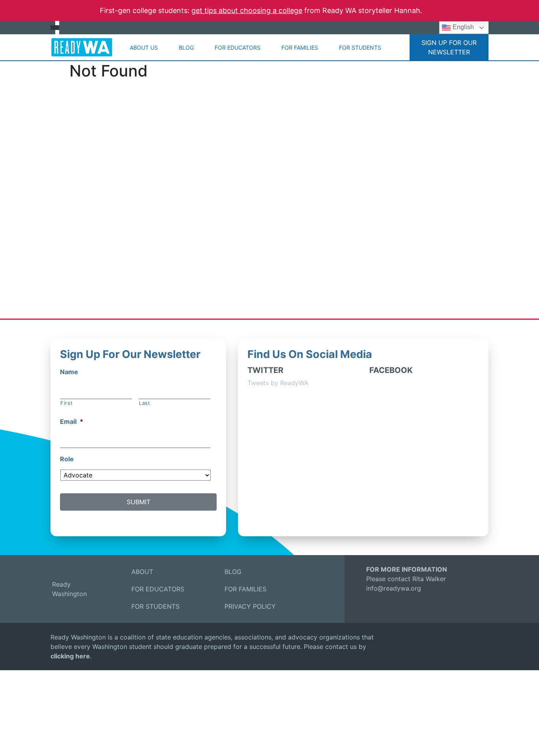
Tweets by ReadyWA (278, 383)
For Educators (237, 47)
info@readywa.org (393, 588)
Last (144, 403)
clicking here (70, 656)
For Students (360, 47)
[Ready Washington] (82, 47)
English (462, 27)
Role (67, 459)
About (142, 572)
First (66, 403)
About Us (144, 47)
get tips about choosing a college (246, 10)
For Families (299, 47)
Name (69, 372)
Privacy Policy (250, 606)
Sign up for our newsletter (449, 47)
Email (71, 422)
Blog (186, 47)
